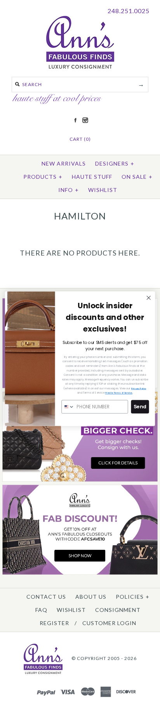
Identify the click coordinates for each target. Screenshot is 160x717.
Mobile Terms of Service (118, 392)
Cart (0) (80, 139)
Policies (133, 596)
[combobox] (68, 406)
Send (140, 406)
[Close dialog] (148, 297)
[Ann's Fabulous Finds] (80, 66)
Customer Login (109, 623)
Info (68, 190)
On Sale (137, 176)
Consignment (118, 609)
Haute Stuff (92, 176)
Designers (114, 163)
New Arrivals (64, 163)
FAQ (41, 609)
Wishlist (102, 190)
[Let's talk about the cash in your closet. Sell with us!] (80, 480)
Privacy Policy (138, 388)
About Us (90, 596)
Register (54, 623)
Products (43, 176)
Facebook (75, 120)
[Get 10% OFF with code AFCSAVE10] (80, 573)
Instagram (85, 120)
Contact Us (46, 596)
